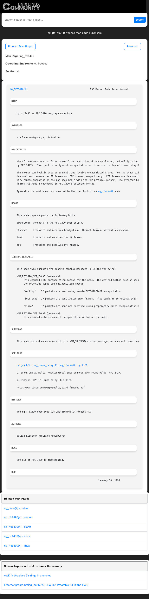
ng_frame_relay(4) (45, 365)
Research (132, 46)
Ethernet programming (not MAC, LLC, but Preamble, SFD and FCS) (46, 584)
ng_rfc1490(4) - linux (17, 545)
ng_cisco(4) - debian (16, 508)
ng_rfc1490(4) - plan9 (17, 526)
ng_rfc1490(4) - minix (17, 536)
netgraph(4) (24, 365)
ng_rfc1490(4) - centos (18, 517)
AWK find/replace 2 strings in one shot (27, 575)
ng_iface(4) (105, 191)
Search (139, 19)
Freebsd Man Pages (20, 46)
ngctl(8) (83, 365)
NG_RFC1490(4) (19, 89)
